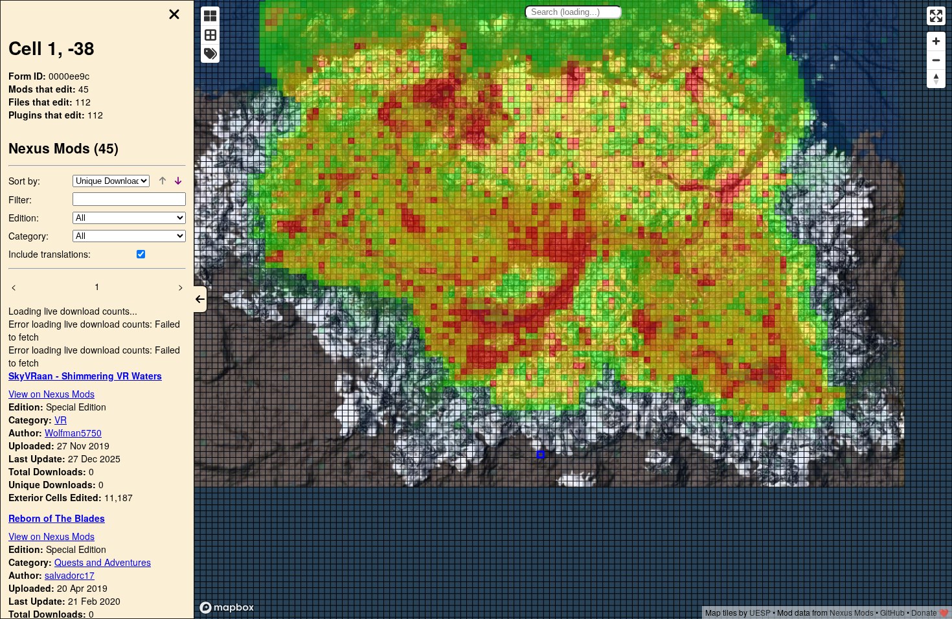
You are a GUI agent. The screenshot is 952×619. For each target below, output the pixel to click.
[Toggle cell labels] (210, 53)
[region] (573, 309)
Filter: (20, 199)
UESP (760, 612)
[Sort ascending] (162, 180)
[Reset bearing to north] (936, 78)
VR (60, 419)
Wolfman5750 (73, 432)
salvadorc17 (70, 574)
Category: (28, 235)
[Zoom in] (936, 41)
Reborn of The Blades (56, 518)
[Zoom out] (936, 60)
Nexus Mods (852, 612)
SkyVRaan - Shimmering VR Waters (85, 375)
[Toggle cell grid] (210, 34)
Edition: (23, 217)
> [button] (180, 286)
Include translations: (49, 253)
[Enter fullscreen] (936, 15)
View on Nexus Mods (51, 393)
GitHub (892, 612)
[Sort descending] (178, 180)
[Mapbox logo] (226, 607)
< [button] (13, 286)
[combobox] (573, 12)
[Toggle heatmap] (210, 15)
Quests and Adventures (102, 562)
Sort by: (24, 180)
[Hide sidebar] (201, 299)
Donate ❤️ (930, 612)
